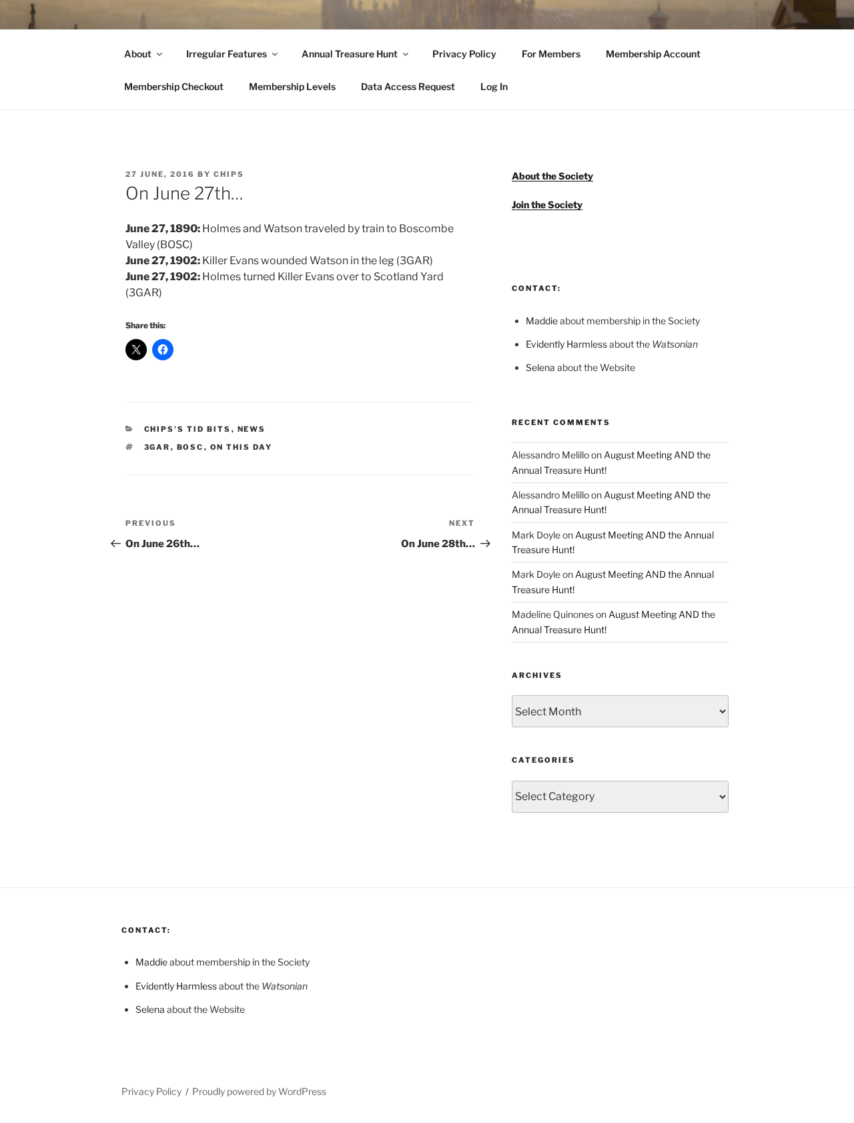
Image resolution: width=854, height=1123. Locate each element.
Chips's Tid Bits (188, 429)
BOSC (190, 447)
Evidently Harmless (566, 344)
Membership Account (653, 53)
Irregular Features (226, 53)
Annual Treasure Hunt (350, 53)
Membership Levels (292, 86)
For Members (551, 53)
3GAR (157, 447)
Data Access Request (408, 86)
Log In (494, 86)
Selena (540, 367)
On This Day (241, 447)
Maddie (542, 320)
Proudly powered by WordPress (259, 1091)
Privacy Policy (464, 53)
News (252, 429)
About (137, 53)
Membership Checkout (174, 86)
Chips (229, 174)
